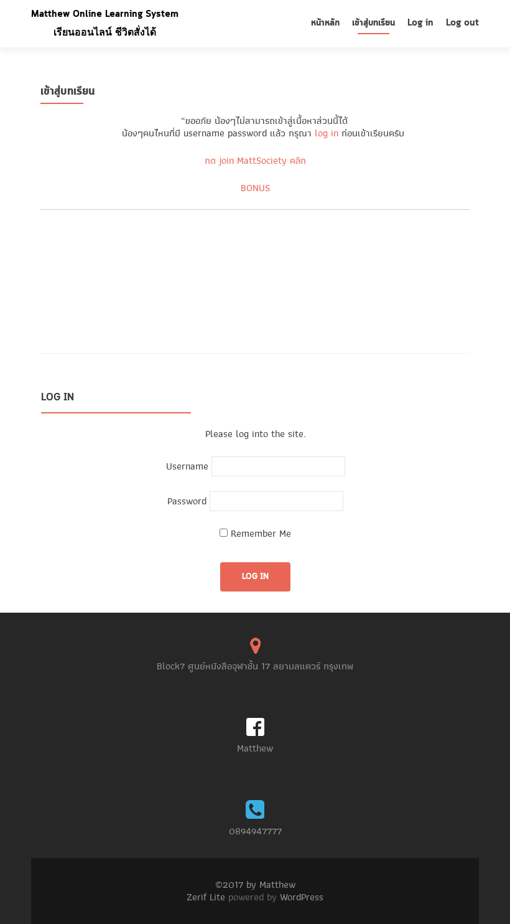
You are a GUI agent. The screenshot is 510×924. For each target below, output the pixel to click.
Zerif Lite (207, 897)
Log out (462, 23)
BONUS (255, 188)
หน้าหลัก (325, 23)
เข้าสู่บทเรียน (373, 23)
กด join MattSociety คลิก (255, 160)
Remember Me (259, 533)
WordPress (301, 897)
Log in (420, 23)
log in (326, 133)
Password (186, 501)
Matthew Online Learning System (104, 14)
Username (187, 466)
